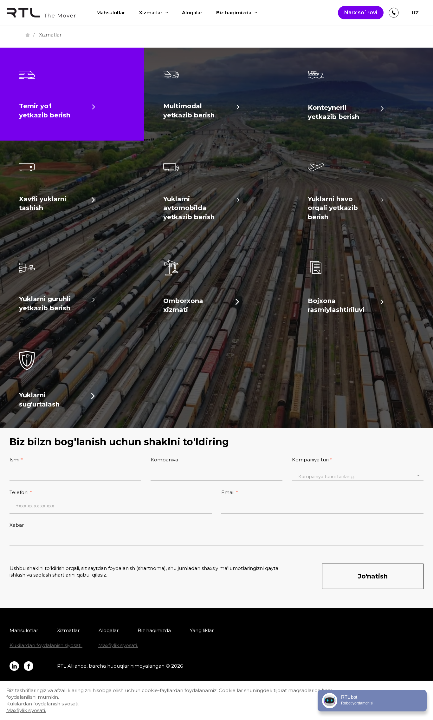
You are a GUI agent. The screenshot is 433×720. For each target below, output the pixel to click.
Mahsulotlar (110, 13)
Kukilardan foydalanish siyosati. (46, 645)
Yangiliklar (202, 630)
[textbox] (357, 476)
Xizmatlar (150, 13)
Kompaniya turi (310, 460)
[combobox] (357, 475)
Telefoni (19, 492)
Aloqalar (192, 13)
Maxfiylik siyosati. (118, 645)
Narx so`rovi (360, 13)
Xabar (17, 525)
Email (228, 492)
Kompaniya (164, 460)
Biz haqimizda (233, 13)
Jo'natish (373, 576)
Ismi (14, 460)
